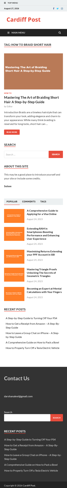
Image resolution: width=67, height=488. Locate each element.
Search (8, 412)
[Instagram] (62, 8)
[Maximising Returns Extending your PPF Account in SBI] (14, 251)
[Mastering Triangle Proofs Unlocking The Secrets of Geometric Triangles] (14, 269)
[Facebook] (53, 8)
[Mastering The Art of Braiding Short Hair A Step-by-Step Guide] (33, 72)
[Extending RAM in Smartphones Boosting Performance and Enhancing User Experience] (14, 228)
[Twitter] (58, 8)
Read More (10, 131)
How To (8, 93)
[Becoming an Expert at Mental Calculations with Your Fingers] (14, 288)
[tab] (12, 201)
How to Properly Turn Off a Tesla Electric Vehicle (32, 347)
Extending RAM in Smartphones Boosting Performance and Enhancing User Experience (43, 233)
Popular (12, 201)
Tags (43, 201)
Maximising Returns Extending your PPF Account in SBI (44, 253)
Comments (28, 201)
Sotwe (8, 186)
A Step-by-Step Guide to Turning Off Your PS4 (31, 318)
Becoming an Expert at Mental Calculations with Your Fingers (44, 290)
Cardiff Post (24, 19)
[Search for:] (33, 154)
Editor (10, 106)
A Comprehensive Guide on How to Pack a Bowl (32, 342)
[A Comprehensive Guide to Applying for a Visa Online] (14, 210)
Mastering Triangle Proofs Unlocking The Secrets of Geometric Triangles (42, 273)
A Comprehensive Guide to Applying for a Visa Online (42, 212)
